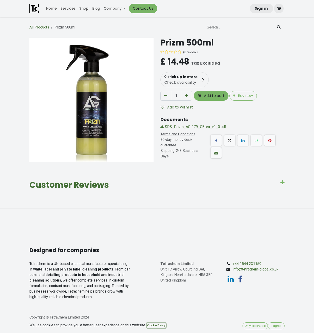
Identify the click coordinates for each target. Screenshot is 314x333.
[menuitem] (51, 8)
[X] (229, 140)
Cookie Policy (156, 325)
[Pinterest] (269, 140)
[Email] (216, 152)
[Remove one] (165, 96)
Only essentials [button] (255, 326)
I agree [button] (276, 326)
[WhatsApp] (256, 140)
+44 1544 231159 (247, 264)
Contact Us (143, 8)
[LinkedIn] (242, 140)
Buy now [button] (245, 95)
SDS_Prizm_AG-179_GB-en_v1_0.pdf (195, 127)
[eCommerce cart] (279, 8)
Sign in (261, 8)
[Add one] (186, 96)
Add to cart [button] (214, 95)
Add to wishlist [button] (179, 107)
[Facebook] (216, 140)
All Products (39, 27)
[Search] (279, 27)
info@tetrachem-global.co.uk (255, 269)
